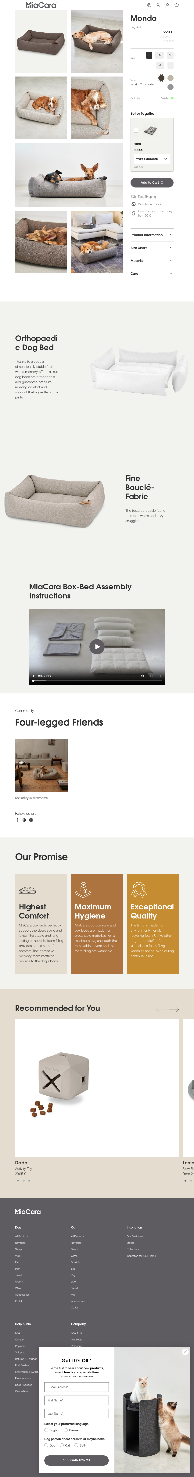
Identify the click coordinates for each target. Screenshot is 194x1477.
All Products (22, 1236)
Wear (18, 1288)
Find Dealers (22, 1365)
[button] (17, 5)
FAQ (17, 1332)
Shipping (20, 1352)
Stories (131, 1242)
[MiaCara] (41, 5)
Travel (18, 1275)
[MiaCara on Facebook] (17, 820)
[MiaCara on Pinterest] (24, 820)
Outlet (18, 1301)
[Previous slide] (161, 1009)
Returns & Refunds (26, 1358)
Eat (17, 1262)
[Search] (158, 5)
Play (17, 1268)
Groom (19, 1281)
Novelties (20, 1242)
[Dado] (97, 1088)
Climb (74, 1255)
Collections (133, 1249)
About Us (76, 1332)
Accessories (22, 1294)
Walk (17, 1255)
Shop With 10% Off (76, 1460)
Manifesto (76, 1339)
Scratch (75, 1262)
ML (160, 65)
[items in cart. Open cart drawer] (176, 5)
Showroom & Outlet (26, 1371)
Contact (19, 1339)
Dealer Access (23, 1384)
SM (159, 55)
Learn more (138, 167)
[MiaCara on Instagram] (31, 820)
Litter (74, 1281)
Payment (20, 1345)
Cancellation (22, 1391)
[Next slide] (174, 1009)
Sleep (18, 1249)
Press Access (23, 1378)
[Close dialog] (185, 1352)
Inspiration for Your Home (141, 1255)
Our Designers (135, 1236)
